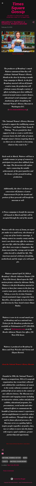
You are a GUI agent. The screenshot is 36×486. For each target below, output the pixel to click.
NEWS (25, 458)
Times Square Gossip (18, 8)
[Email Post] (2, 454)
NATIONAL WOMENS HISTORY (11, 458)
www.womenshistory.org (18, 109)
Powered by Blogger (19, 479)
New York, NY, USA (13, 465)
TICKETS (5, 461)
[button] (33, 22)
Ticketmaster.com (18, 329)
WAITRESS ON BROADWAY (18, 461)
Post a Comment (8, 471)
